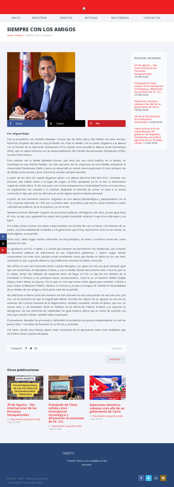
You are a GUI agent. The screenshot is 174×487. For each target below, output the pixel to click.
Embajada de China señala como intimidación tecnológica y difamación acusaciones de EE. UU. (66, 413)
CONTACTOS (152, 18)
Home (10, 35)
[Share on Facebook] (3, 236)
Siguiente (114, 359)
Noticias (19, 35)
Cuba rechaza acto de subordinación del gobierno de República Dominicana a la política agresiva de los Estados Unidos (148, 136)
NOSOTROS (39, 18)
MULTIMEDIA (120, 18)
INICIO (16, 18)
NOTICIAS (91, 18)
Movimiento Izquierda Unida (25, 419)
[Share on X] (3, 243)
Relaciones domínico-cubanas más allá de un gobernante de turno (107, 408)
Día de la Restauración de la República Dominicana (147, 119)
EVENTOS (66, 18)
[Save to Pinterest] (3, 250)
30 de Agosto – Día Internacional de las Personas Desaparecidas (22, 410)
